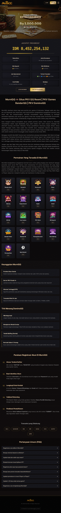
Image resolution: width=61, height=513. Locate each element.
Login (46, 2)
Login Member (22, 89)
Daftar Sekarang (37, 89)
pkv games (25, 116)
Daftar (53, 2)
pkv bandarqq (35, 144)
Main (8, 189)
